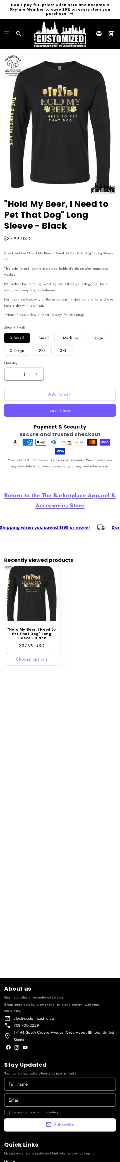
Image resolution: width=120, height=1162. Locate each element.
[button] (6, 34)
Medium (70, 338)
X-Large (17, 350)
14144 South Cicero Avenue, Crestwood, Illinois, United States (64, 1036)
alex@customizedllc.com (35, 1018)
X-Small (17, 338)
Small (44, 338)
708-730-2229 (26, 1025)
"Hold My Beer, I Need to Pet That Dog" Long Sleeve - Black (31, 633)
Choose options (32, 659)
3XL (63, 350)
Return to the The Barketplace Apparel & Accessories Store (60, 500)
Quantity (11, 363)
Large (98, 338)
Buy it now (60, 410)
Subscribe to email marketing (35, 1112)
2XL (42, 350)
